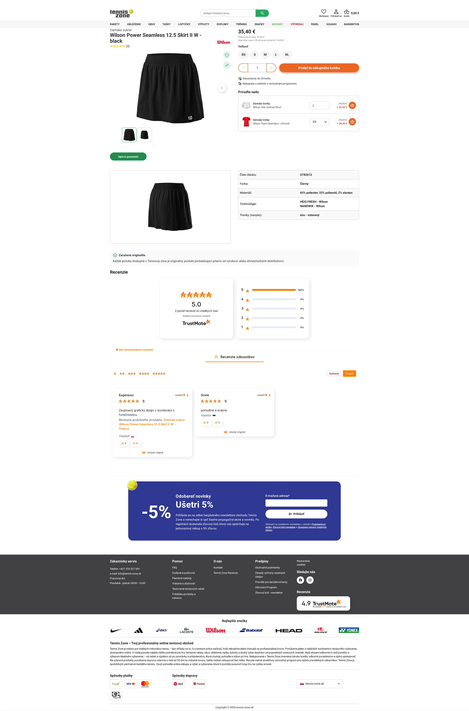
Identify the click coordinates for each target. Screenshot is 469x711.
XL (288, 55)
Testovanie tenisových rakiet (188, 588)
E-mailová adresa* (277, 496)
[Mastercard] (145, 683)
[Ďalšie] (221, 88)
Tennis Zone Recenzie (226, 572)
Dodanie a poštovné (183, 572)
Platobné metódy (182, 578)
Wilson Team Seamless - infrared (271, 123)
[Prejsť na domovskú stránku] (121, 13)
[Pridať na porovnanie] (226, 65)
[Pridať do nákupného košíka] (352, 105)
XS (245, 55)
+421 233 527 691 (135, 2)
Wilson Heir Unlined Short (267, 107)
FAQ (174, 567)
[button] (117, 350)
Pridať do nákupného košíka (319, 68)
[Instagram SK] (310, 580)
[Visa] (131, 683)
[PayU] (116, 683)
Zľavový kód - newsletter (269, 592)
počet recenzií (196, 311)
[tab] (128, 156)
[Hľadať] (262, 13)
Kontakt (218, 567)
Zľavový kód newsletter (284, 527)
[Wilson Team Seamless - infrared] (246, 121)
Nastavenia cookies (300, 562)
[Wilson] (223, 42)
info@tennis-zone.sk (129, 573)
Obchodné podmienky (267, 567)
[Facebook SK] (300, 580)
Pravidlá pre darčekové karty (271, 582)
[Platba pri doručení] (116, 694)
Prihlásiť (298, 514)
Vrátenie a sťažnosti (183, 583)
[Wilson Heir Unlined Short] (246, 105)
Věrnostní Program (266, 587)
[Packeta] (199, 683)
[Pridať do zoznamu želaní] (226, 55)
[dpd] (178, 683)
